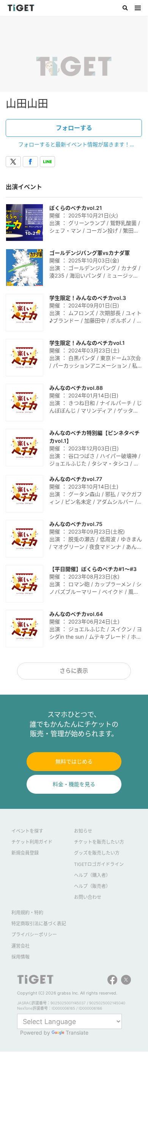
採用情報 (20, 957)
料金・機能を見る (74, 784)
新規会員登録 (25, 853)
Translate (77, 1032)
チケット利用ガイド (31, 842)
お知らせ (83, 831)
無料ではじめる (74, 761)
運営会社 (20, 946)
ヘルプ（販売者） (92, 886)
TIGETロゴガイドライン (99, 864)
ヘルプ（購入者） (92, 875)
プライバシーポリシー (34, 934)
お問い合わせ (87, 897)
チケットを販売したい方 (99, 842)
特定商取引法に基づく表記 (38, 923)
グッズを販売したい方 (97, 853)
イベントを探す (27, 831)
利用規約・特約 (27, 912)
